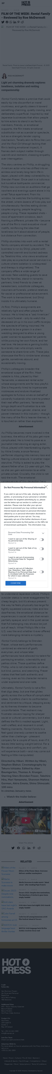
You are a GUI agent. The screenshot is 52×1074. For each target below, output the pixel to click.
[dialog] (26, 537)
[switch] (42, 539)
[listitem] (26, 533)
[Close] (46, 487)
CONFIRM (16, 583)
